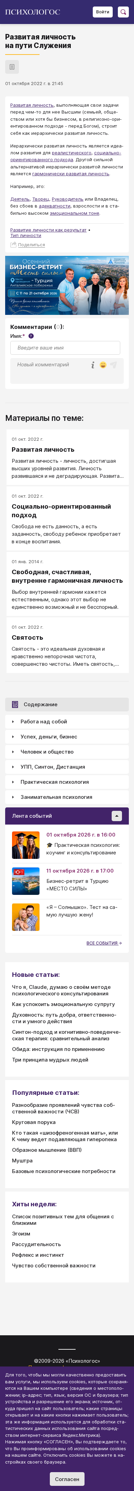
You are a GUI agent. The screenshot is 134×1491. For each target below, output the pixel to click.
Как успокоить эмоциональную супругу (63, 1004)
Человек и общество (47, 751)
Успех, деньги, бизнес (49, 736)
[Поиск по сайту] (123, 12)
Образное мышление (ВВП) (47, 1150)
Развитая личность (32, 105)
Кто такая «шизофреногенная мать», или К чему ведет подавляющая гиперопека (65, 1136)
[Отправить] (113, 365)
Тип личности (25, 235)
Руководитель (67, 199)
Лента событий (32, 816)
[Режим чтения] (12, 67)
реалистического (71, 152)
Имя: (21, 336)
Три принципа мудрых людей (50, 1059)
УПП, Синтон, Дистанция (53, 767)
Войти (102, 11)
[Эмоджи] (103, 365)
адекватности (54, 206)
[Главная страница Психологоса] (35, 12)
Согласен (67, 1479)
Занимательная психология (56, 797)
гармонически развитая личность (70, 173)
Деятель (20, 199)
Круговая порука (34, 1122)
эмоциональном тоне (74, 213)
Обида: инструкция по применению (58, 1049)
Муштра (22, 1160)
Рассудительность (36, 1244)
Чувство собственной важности (54, 1265)
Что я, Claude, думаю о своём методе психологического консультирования (61, 990)
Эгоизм (21, 1233)
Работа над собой (44, 721)
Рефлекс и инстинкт (38, 1255)
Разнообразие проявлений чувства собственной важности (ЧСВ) (63, 1108)
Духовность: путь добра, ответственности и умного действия (64, 1018)
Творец (40, 199)
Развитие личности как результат (48, 230)
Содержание (40, 704)
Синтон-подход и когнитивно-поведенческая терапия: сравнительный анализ (66, 1035)
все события (103, 943)
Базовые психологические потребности (63, 1171)
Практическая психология (55, 782)
